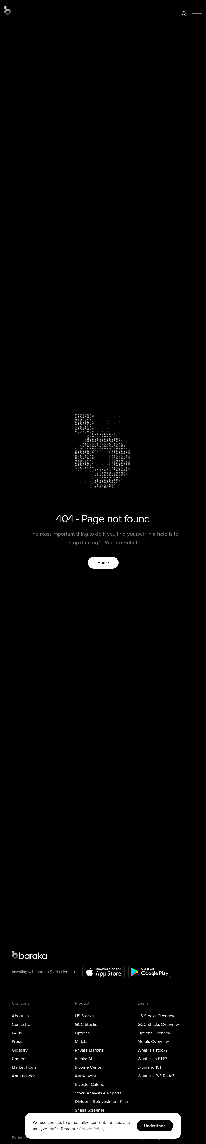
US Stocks (84, 1016)
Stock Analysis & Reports (98, 1093)
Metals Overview (153, 1041)
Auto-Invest (86, 1076)
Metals (81, 1041)
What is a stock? (152, 1050)
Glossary (20, 1050)
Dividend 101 (149, 1067)
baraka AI (83, 1059)
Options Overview (154, 1033)
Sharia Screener (89, 1110)
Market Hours (24, 1067)
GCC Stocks (86, 1024)
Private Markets (89, 1050)
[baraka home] (7, 10)
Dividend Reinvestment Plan (101, 1101)
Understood (155, 1125)
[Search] (184, 13)
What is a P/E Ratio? (156, 1076)
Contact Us (22, 1024)
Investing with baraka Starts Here (40, 971)
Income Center (89, 1067)
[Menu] (197, 13)
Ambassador (23, 1076)
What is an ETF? (152, 1059)
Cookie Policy (91, 1129)
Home (103, 562)
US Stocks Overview (156, 1016)
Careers (19, 1059)
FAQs (17, 1033)
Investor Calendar (91, 1084)
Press (17, 1041)
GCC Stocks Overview (158, 1024)
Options (82, 1033)
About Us (20, 1016)
